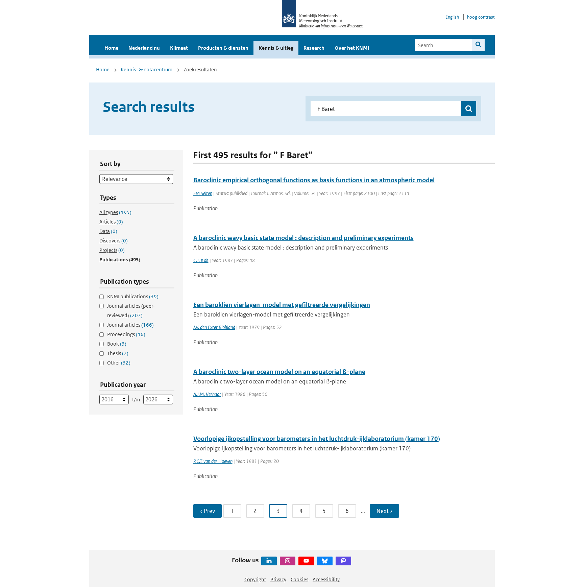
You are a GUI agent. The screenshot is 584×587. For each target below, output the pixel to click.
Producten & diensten (223, 48)
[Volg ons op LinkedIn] (269, 561)
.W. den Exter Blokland (214, 327)
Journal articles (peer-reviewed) (131, 311)
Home (111, 48)
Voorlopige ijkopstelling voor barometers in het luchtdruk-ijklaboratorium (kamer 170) (316, 439)
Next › (384, 511)
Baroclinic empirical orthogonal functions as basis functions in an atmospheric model (314, 180)
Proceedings (126, 334)
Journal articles (130, 325)
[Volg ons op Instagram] (287, 561)
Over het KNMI (352, 48)
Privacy (278, 579)
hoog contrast (481, 17)
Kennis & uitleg (276, 48)
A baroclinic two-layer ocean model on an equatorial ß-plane (279, 372)
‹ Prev (207, 511)
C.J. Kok (201, 260)
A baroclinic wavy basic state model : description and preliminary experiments (303, 238)
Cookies (299, 579)
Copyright (255, 579)
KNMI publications (133, 296)
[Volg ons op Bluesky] (325, 561)
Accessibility (326, 579)
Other (118, 362)
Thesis (117, 353)
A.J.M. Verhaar (207, 394)
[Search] (478, 45)
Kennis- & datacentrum (146, 69)
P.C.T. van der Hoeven (213, 461)
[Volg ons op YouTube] (306, 561)
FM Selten (202, 193)
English (452, 17)
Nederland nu (144, 48)
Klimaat (179, 48)
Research (313, 48)
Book (116, 344)
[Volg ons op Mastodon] (343, 561)
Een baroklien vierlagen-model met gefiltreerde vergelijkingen (281, 305)
